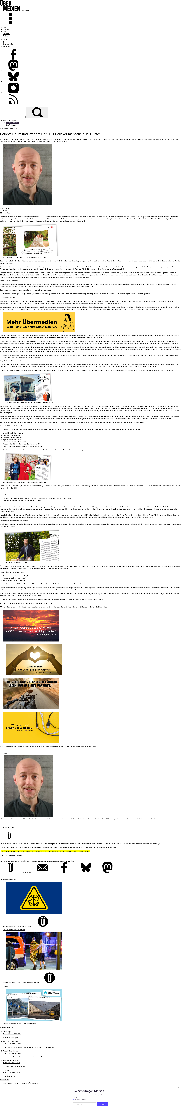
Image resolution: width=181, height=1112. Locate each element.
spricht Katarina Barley (45, 309)
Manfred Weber (36, 861)
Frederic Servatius (9, 1051)
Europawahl (16, 861)
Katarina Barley (26, 861)
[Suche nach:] (13, 117)
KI (3, 42)
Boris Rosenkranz (5, 818)
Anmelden (13, 120)
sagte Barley (62, 307)
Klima (5, 40)
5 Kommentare (5, 213)
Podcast (5, 36)
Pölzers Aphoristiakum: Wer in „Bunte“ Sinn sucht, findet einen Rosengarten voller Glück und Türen (37, 498)
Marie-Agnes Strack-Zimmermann (53, 861)
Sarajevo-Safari (8, 44)
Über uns (6, 29)
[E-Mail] (43, 872)
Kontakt (5, 31)
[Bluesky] (86, 872)
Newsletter (6, 34)
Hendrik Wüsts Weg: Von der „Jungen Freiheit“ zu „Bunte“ (23, 500)
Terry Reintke (69, 861)
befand (124, 301)
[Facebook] (64, 872)
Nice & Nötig (7, 46)
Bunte (10, 861)
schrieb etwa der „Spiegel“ (54, 301)
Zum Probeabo (11, 125)
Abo (4, 27)
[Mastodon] (107, 872)
